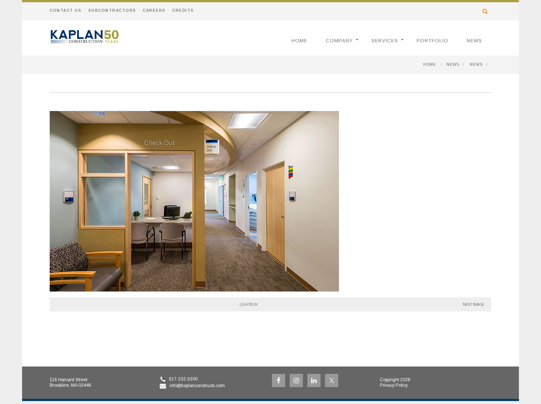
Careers (154, 10)
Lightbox (248, 304)
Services (384, 40)
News (474, 40)
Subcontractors (112, 10)
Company (339, 40)
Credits (183, 10)
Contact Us (65, 10)
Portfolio (432, 40)
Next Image (473, 304)
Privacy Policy (394, 385)
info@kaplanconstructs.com (197, 385)
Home (299, 40)
